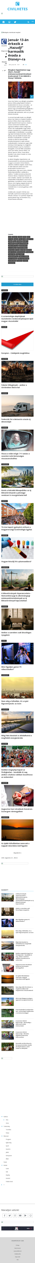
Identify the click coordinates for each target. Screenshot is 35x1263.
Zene (7, 1123)
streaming (11, 243)
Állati (7, 1159)
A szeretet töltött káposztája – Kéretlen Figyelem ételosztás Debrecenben (22, 1034)
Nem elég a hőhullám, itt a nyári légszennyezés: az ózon (14, 702)
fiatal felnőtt (20, 254)
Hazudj (16, 239)
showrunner (12, 260)
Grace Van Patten (13, 245)
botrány (23, 250)
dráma (10, 241)
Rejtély (8, 1175)
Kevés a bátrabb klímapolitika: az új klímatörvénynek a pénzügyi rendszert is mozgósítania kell (16, 492)
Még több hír (17, 853)
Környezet (5, 567)
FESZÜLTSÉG (12, 254)
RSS (17, 1259)
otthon (11, 239)
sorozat (14, 237)
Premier (19, 241)
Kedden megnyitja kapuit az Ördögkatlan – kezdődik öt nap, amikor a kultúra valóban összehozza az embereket (16, 773)
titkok (17, 250)
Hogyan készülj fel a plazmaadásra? (16, 561)
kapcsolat (11, 250)
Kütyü (4, 641)
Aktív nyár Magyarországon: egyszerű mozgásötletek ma (24, 999)
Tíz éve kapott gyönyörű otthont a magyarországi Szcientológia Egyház (16, 528)
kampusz (29, 250)
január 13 (25, 241)
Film (25, 64)
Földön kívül (9, 1181)
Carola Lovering (23, 256)
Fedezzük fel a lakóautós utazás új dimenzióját (16, 420)
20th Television (13, 258)
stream (20, 237)
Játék (7, 1152)
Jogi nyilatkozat (17, 1251)
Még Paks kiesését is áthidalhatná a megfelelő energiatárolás (16, 736)
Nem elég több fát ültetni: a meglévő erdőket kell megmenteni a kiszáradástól (24, 988)
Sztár (7, 1168)
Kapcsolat (17, 1256)
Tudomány (7, 1126)
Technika (8, 1129)
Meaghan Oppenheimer (22, 243)
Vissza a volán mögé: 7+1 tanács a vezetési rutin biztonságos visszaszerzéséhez (15, 456)
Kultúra (4, 359)
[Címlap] (17, 4)
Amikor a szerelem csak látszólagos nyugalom (16, 633)
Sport (7, 1146)
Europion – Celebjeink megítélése (15, 353)
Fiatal (5, 1162)
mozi (28, 237)
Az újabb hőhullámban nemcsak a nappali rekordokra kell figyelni (15, 844)
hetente (25, 260)
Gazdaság (5, 464)
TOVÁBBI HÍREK (20, 284)
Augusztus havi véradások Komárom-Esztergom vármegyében (17, 810)
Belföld (4, 501)
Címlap (17, 1245)
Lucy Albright (12, 247)
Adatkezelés (18, 1254)
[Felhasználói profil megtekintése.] (4, 41)
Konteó (8, 1178)
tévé (24, 237)
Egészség (4, 535)
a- (2, 70)
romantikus (29, 252)
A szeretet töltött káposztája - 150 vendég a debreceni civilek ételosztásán (23, 1023)
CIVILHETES (17, 8)
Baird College (12, 252)
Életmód (4, 393)
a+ (5, 70)
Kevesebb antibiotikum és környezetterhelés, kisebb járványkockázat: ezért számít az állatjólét (24, 1046)
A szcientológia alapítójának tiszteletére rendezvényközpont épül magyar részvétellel (17, 318)
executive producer (23, 258)
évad (14, 241)
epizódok (19, 260)
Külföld (4, 290)
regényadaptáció (13, 256)
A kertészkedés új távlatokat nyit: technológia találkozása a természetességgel (25, 1011)
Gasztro (8, 1149)
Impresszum (17, 1248)
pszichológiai (21, 252)
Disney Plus (30, 239)
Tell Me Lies (22, 239)
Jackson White (23, 245)
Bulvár (4, 327)
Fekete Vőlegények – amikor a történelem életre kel (14, 386)
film (10, 237)
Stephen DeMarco (22, 247)
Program (8, 1139)
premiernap (12, 263)
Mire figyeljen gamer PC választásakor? (11, 668)
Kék (7, 1172)
